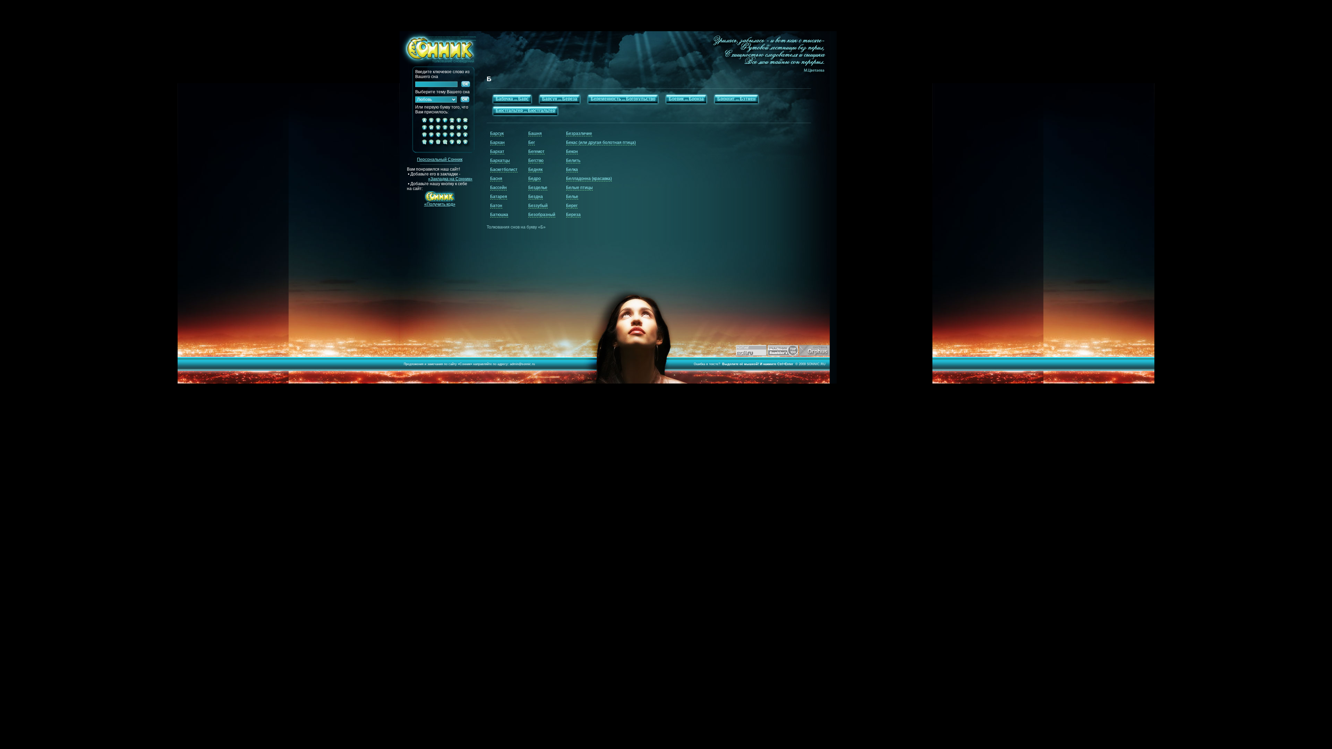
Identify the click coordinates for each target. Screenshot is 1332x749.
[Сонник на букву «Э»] (452, 147)
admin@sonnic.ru (522, 364)
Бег (531, 142)
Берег (572, 205)
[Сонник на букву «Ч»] (431, 147)
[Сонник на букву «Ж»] (467, 123)
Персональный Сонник (439, 159)
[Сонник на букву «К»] (438, 130)
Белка (572, 169)
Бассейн (498, 187)
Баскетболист (504, 169)
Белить (573, 160)
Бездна (535, 196)
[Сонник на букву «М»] (452, 130)
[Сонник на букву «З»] (423, 130)
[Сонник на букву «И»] (431, 130)
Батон (496, 205)
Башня (535, 133)
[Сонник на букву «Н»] (458, 130)
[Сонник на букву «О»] (467, 130)
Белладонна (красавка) (589, 178)
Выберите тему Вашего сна (442, 91)
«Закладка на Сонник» (450, 179)
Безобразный (541, 214)
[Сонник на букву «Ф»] (458, 137)
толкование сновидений (437, 47)
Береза (573, 214)
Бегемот (536, 151)
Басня (496, 178)
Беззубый (538, 205)
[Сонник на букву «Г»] (445, 123)
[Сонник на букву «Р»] (431, 137)
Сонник (465, 364)
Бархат (497, 151)
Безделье (537, 187)
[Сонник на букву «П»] (423, 137)
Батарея (498, 196)
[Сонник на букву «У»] (452, 137)
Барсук (497, 133)
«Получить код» (439, 204)
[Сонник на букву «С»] (438, 137)
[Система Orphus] (814, 354)
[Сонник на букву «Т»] (445, 137)
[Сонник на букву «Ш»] (438, 147)
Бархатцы (500, 160)
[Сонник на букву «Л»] (445, 130)
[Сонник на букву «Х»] (467, 137)
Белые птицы (579, 187)
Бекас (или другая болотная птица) (601, 142)
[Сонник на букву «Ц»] (423, 147)
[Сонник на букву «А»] (423, 123)
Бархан (497, 142)
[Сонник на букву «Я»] (467, 147)
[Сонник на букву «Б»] (431, 123)
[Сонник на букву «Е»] (458, 123)
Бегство (536, 160)
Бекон (572, 151)
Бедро (534, 178)
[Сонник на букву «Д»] (452, 123)
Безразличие (579, 133)
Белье (572, 196)
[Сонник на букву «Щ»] (445, 147)
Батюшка (499, 214)
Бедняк (535, 169)
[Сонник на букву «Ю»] (458, 147)
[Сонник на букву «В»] (438, 123)
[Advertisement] (666, 15)
